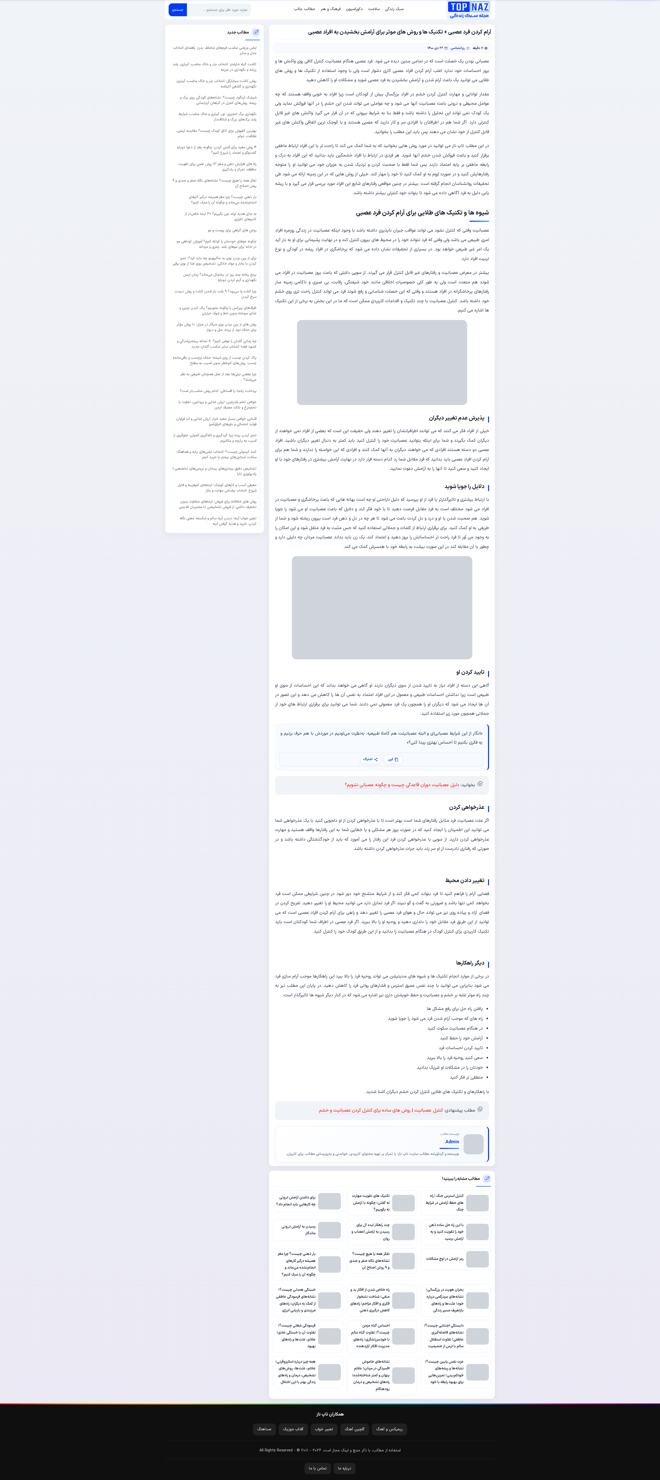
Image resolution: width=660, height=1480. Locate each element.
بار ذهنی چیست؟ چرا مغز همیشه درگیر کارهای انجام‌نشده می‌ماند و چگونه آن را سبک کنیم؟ (223, 199)
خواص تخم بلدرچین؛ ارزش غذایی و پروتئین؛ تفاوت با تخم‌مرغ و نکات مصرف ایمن (217, 404)
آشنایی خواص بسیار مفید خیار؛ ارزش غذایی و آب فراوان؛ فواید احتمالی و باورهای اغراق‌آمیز (216, 421)
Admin (452, 1142)
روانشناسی (458, 48)
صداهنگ (264, 1429)
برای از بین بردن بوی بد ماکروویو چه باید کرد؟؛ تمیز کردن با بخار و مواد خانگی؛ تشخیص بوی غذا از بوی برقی (215, 260)
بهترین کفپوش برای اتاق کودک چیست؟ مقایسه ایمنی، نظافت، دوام (216, 133)
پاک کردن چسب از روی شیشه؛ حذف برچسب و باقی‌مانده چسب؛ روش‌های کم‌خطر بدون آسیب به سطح (215, 360)
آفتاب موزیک (293, 1429)
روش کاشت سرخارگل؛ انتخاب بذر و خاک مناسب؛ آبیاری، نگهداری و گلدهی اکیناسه (216, 83)
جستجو (177, 10)
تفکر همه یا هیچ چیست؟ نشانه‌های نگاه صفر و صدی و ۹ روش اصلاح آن (214, 183)
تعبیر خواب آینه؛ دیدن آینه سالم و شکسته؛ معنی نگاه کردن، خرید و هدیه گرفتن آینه (218, 520)
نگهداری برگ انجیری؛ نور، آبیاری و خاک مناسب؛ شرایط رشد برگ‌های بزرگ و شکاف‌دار (218, 116)
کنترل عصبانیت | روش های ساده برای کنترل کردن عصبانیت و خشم (381, 1110)
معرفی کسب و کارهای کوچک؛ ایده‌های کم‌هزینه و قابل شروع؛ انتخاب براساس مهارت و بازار (217, 487)
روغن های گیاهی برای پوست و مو (232, 230)
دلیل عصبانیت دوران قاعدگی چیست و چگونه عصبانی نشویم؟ (402, 785)
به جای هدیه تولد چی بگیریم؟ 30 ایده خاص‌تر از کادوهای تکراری (221, 216)
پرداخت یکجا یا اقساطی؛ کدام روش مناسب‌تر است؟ (218, 390)
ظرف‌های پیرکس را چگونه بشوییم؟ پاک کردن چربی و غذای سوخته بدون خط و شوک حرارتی (218, 310)
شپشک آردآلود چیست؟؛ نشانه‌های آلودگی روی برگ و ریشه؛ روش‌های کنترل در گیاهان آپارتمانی (218, 100)
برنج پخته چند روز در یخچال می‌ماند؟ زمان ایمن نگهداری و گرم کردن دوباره (220, 277)
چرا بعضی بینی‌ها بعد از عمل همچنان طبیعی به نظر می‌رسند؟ (218, 377)
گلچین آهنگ (355, 1429)
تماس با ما (318, 1468)
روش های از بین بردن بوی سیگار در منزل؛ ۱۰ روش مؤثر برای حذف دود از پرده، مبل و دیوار (217, 327)
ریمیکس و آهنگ (389, 1429)
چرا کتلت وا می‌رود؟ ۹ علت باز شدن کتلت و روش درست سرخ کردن (216, 294)
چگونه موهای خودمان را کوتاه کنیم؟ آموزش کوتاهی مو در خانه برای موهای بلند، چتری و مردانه (217, 244)
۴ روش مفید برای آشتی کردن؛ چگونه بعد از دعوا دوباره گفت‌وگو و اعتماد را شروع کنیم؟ (217, 150)
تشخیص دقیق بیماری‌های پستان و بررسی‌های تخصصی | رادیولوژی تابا (215, 471)
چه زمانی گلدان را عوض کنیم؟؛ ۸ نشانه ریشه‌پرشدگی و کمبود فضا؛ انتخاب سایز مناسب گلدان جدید (217, 343)
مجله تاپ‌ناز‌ (468, 9)
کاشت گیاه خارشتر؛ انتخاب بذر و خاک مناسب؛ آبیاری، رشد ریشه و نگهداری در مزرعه (215, 67)
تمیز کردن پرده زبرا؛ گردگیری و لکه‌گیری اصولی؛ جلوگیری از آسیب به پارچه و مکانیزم (215, 438)
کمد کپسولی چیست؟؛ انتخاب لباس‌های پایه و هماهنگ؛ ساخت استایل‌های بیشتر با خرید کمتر (216, 454)
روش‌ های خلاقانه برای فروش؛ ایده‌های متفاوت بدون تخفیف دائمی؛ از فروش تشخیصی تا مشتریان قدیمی (218, 504)
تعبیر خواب (324, 1429)
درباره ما (344, 1468)
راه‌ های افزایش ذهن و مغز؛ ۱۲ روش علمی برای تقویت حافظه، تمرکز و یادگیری (217, 166)
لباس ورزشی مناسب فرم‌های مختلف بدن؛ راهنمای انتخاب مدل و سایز (215, 50)
